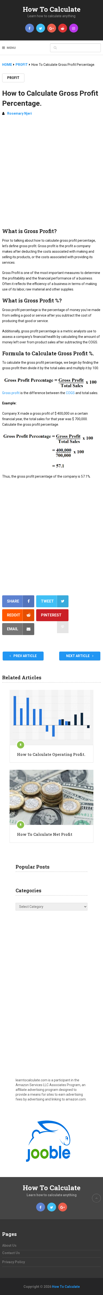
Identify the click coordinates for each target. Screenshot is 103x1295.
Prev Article (25, 656)
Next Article (78, 656)
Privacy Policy (13, 1262)
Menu (11, 48)
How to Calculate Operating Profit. (51, 754)
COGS (70, 393)
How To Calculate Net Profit (44, 834)
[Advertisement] (51, 173)
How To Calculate (51, 9)
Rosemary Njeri (19, 113)
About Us (9, 1245)
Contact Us (11, 1253)
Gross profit (11, 393)
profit (13, 78)
